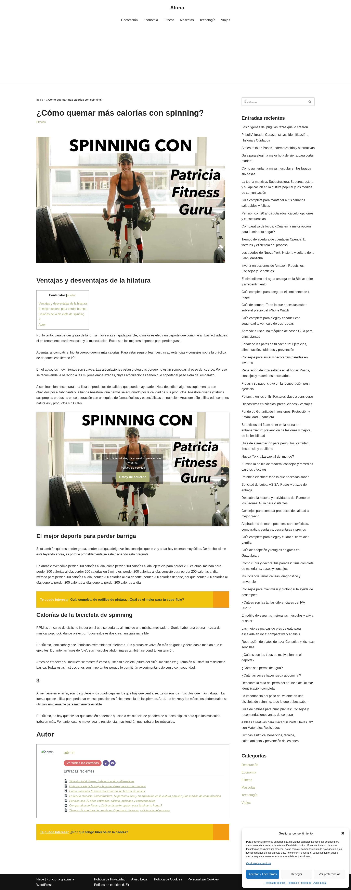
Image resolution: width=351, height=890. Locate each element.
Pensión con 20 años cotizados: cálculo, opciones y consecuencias (112, 800)
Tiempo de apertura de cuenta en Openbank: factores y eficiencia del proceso (119, 810)
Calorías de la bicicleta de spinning (61, 314)
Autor (42, 324)
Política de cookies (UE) (111, 885)
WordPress (44, 885)
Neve (40, 879)
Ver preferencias (329, 874)
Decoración (129, 20)
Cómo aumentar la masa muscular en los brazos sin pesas (107, 791)
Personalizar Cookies (203, 879)
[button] (343, 833)
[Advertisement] (175, 54)
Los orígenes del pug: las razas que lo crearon (275, 127)
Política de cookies (275, 882)
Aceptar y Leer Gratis (262, 874)
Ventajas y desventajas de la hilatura (63, 303)
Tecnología (207, 20)
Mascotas (187, 20)
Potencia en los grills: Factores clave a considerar (277, 396)
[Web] (106, 763)
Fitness (169, 20)
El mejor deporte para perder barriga (62, 308)
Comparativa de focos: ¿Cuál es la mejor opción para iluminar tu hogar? (115, 805)
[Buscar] (310, 101)
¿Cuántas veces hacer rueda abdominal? (271, 675)
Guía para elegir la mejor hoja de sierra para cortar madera (107, 786)
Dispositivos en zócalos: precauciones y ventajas (277, 404)
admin (69, 752)
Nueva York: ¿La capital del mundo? (268, 456)
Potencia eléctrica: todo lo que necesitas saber (275, 477)
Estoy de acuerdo (132, 477)
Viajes (225, 20)
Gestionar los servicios (258, 863)
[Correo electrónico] (112, 763)
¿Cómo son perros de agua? (262, 668)
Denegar (296, 874)
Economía (150, 20)
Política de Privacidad (299, 882)
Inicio (39, 99)
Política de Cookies (168, 879)
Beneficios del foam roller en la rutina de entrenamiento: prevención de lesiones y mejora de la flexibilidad (276, 430)
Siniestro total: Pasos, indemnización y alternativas (101, 781)
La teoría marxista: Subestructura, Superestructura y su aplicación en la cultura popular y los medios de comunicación (145, 796)
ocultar (71, 295)
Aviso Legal (319, 882)
